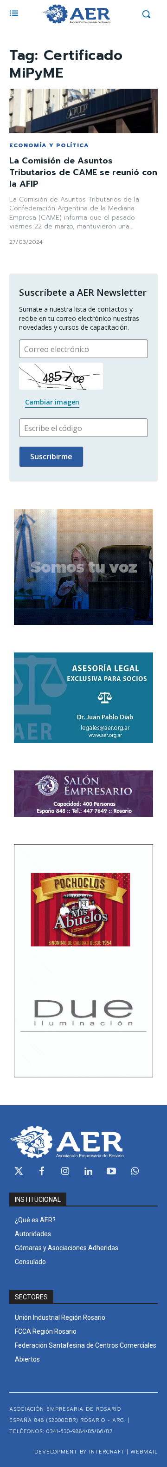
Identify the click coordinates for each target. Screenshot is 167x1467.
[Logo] (76, 14)
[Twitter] (18, 1171)
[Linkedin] (88, 1171)
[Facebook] (41, 1171)
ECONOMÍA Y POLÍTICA (49, 145)
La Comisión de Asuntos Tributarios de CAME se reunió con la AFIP (83, 172)
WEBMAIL (144, 1452)
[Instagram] (65, 1171)
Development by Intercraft (79, 1452)
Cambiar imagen (52, 402)
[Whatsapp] (134, 1171)
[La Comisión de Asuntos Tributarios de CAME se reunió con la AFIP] (83, 111)
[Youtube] (111, 1171)
